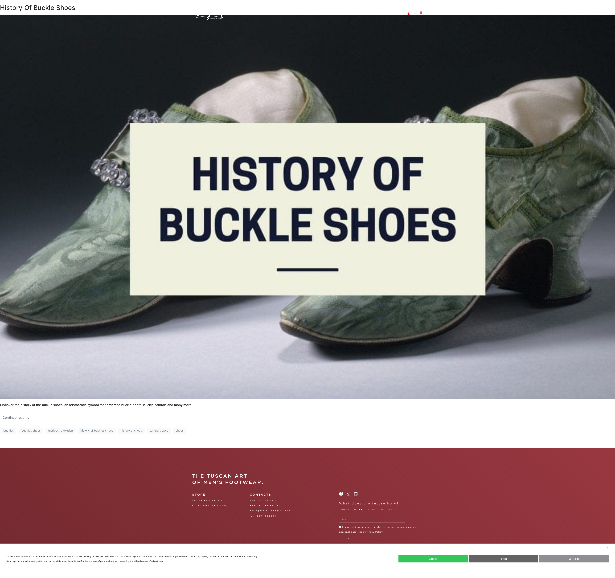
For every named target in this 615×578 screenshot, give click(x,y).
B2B (324, 14)
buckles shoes (31, 430)
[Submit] (347, 539)
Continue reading (16, 418)
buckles (8, 430)
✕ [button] (608, 548)
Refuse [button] (503, 558)
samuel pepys (159, 430)
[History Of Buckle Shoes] (307, 207)
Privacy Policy (374, 532)
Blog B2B (343, 14)
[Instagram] (348, 494)
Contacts (363, 14)
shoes (180, 430)
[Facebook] (341, 494)
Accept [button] (433, 558)
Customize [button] (574, 558)
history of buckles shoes (96, 430)
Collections (240, 14)
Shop (282, 14)
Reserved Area (388, 14)
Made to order (303, 14)
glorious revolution (60, 430)
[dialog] (307, 561)
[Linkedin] (356, 494)
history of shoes (131, 430)
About (264, 14)
